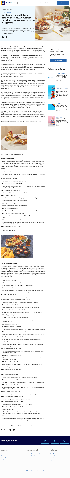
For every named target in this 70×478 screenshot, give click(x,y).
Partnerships (64, 88)
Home (3, 9)
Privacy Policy (25, 470)
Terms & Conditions (35, 470)
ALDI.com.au (45, 470)
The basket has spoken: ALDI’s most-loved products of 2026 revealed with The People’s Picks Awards (62, 94)
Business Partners (60, 87)
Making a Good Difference (32, 455)
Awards (63, 73)
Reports (52, 460)
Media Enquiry (63, 2)
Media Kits (52, 458)
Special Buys (59, 117)
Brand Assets (53, 453)
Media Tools (46, 2)
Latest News (29, 2)
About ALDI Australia (37, 2)
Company (58, 88)
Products (9, 12)
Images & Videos (54, 455)
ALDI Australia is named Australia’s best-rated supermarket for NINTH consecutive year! (61, 77)
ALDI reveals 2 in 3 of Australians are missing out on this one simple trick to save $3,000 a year (62, 107)
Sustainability (4, 462)
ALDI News (4, 12)
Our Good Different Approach (33, 453)
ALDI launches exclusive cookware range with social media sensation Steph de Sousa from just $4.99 (62, 121)
